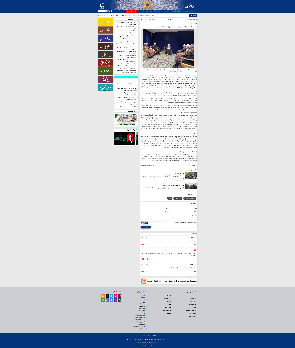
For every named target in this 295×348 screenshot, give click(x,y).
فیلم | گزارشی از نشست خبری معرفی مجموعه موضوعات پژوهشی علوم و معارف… (127, 89)
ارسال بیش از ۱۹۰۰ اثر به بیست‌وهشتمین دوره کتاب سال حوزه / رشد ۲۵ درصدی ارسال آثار (126, 65)
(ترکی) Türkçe (141, 311)
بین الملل (163, 11)
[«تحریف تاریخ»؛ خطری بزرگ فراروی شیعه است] (169, 48)
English (143, 297)
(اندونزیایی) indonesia (139, 326)
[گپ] (107, 300)
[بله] (119, 300)
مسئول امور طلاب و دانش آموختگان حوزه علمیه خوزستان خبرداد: (172, 184)
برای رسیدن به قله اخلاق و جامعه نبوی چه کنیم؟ (126, 68)
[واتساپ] (103, 300)
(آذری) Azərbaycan (140, 317)
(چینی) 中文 (142, 329)
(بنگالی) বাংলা (142, 309)
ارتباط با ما (193, 313)
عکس (146, 11)
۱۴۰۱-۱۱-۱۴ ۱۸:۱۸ (180, 180)
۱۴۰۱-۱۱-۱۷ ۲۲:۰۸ (180, 191)
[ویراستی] (111, 300)
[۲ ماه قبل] (126, 138)
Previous (135, 138)
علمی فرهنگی (156, 11)
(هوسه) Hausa (141, 324)
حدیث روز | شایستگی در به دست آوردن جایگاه (158, 15)
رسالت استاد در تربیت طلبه (130, 81)
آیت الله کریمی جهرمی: (191, 24)
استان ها (169, 11)
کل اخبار (191, 11)
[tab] (126, 77)
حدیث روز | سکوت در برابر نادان (119, 15)
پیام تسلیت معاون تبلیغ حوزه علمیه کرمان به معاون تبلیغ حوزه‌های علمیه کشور (126, 71)
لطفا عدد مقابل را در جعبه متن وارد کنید (186, 222)
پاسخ (195, 244)
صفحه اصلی (194, 19)
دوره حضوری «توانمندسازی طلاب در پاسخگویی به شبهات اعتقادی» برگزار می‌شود (126, 60)
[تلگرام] (111, 296)
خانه (196, 11)
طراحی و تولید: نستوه (145, 345)
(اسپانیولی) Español (140, 315)
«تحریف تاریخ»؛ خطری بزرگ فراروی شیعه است (177, 27)
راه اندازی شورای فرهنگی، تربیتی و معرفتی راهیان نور (173, 185)
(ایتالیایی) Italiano (140, 322)
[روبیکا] (115, 300)
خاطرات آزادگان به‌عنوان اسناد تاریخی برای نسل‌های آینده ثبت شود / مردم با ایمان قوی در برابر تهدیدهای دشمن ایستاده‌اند (126, 37)
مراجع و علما (184, 11)
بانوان (150, 11)
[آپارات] (115, 296)
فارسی (143, 295)
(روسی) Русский (141, 313)
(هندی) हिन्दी (142, 306)
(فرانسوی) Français (140, 304)
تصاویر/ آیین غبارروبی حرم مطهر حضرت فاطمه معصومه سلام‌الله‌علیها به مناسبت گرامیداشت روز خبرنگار (126, 43)
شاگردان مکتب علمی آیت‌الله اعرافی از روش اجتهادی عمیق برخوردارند (127, 31)
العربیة (143, 300)
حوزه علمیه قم (176, 11)
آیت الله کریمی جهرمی (189, 198)
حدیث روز (193, 15)
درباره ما (169, 313)
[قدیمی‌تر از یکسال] (191, 175)
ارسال (145, 227)
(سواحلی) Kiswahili (140, 320)
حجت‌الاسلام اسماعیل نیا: (179, 173)
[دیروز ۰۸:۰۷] (126, 120)
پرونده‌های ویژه (131, 130)
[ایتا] (103, 296)
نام (196, 208)
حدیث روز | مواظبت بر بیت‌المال (137, 15)
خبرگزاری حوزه (188, 76)
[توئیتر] (107, 296)
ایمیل (166, 208)
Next (117, 138)
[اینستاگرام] (119, 296)
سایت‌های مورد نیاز (131, 11)
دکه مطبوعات (132, 111)
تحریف (169, 198)
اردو (144, 302)
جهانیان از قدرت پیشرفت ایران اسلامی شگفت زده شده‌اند (172, 175)
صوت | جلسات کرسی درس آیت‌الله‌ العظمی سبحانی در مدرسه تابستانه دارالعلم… (128, 94)
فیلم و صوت (141, 11)
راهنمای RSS (192, 316)
